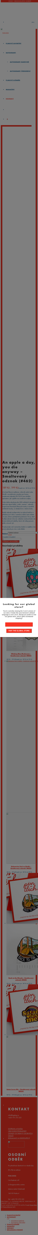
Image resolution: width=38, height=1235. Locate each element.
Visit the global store (19, 631)
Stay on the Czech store (19, 624)
